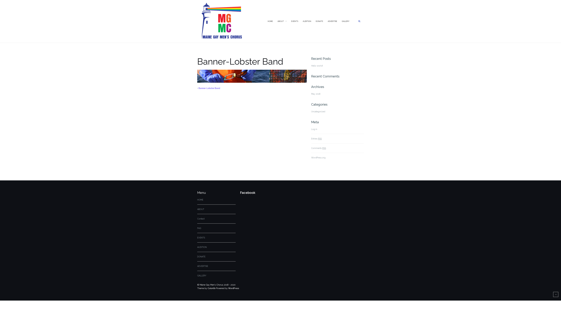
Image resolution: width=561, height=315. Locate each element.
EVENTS (294, 21)
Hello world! (317, 66)
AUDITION (307, 21)
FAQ (199, 228)
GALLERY (345, 21)
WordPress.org (318, 157)
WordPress (233, 288)
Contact (201, 219)
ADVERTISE (332, 21)
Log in (314, 129)
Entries (316, 139)
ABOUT (280, 21)
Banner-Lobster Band (209, 88)
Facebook (247, 193)
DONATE (319, 21)
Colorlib (211, 288)
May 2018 (315, 94)
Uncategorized (318, 111)
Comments (318, 148)
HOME (270, 21)
